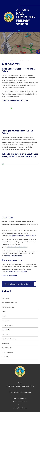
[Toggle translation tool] (26, 2)
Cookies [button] (24, 408)
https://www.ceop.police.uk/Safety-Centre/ (22, 235)
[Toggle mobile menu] (36, 2)
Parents (12, 60)
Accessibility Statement (20, 401)
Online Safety (24, 60)
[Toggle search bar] (31, 2)
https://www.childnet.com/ (14, 255)
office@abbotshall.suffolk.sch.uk (16, 271)
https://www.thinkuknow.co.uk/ (17, 247)
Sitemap (20, 405)
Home (3, 60)
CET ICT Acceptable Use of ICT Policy (15, 100)
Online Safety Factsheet (9, 275)
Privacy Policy (17, 408)
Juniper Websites (25, 392)
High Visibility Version (20, 398)
